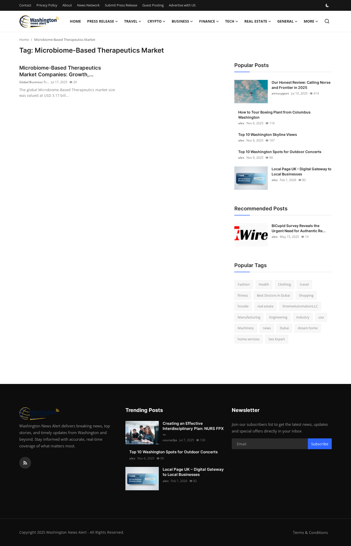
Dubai (284, 328)
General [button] (285, 21)
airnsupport (280, 93)
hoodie (243, 306)
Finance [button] (207, 21)
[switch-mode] (328, 5)
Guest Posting (153, 5)
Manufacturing (249, 317)
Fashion (244, 284)
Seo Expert (277, 339)
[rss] (25, 463)
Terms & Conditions (310, 532)
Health (264, 284)
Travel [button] (130, 21)
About (67, 5)
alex (241, 123)
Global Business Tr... (34, 82)
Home (75, 21)
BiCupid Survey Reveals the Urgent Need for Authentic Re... (299, 228)
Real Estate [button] (255, 21)
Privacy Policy (46, 5)
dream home (308, 328)
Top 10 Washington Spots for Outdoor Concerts (279, 151)
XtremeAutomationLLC (300, 306)
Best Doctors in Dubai (273, 295)
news (267, 328)
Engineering (278, 317)
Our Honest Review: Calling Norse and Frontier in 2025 (301, 85)
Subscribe (319, 443)
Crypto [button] (154, 21)
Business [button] (180, 21)
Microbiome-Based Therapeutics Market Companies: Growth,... (60, 71)
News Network (88, 5)
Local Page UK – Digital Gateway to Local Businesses (301, 171)
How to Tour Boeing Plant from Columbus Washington (274, 114)
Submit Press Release (121, 5)
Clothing (284, 284)
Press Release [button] (100, 21)
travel (304, 284)
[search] (327, 21)
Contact (25, 5)
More (309, 21)
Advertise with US (182, 5)
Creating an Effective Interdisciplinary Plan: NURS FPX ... (193, 428)
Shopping (306, 295)
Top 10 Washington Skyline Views (267, 134)
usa (321, 317)
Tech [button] (229, 21)
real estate (265, 306)
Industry (302, 317)
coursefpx (170, 440)
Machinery (246, 328)
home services (249, 339)
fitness (243, 295)
